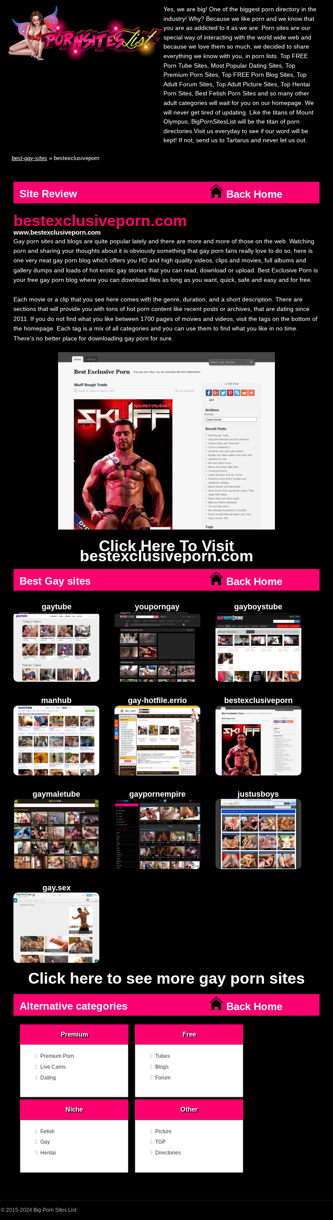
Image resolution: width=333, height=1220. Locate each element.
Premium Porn (57, 1056)
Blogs (162, 1067)
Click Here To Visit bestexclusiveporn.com (166, 550)
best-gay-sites (29, 158)
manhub (56, 700)
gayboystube (258, 606)
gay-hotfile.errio (157, 700)
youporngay (157, 606)
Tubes (162, 1056)
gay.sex (56, 887)
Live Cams (52, 1067)
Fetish (47, 1131)
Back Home (252, 194)
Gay (45, 1142)
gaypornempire (157, 794)
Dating (48, 1078)
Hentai (48, 1153)
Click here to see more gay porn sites (166, 978)
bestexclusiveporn (258, 700)
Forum (162, 1078)
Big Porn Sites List (54, 1210)
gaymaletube (56, 794)
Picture (163, 1131)
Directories (168, 1153)
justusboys (258, 794)
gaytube (57, 606)
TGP (160, 1142)
